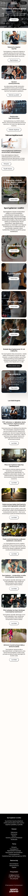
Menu (4, 3)
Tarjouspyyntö (14, 849)
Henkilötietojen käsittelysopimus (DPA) (14, 856)
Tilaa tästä (14, 388)
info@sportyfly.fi (14, 875)
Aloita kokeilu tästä (14, 366)
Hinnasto (14, 20)
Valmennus (14, 832)
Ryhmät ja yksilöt (14, 95)
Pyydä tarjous (8, 168)
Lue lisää (14, 443)
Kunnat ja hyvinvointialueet (14, 838)
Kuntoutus (14, 834)
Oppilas (14, 867)
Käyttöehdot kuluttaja (14, 851)
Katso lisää (14, 199)
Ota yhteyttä (14, 878)
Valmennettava (14, 865)
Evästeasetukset (18, 885)
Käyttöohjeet (14, 60)
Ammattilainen (14, 864)
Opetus (14, 836)
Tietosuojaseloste (14, 854)
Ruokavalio (14, 839)
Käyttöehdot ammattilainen (14, 852)
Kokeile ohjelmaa (14, 130)
